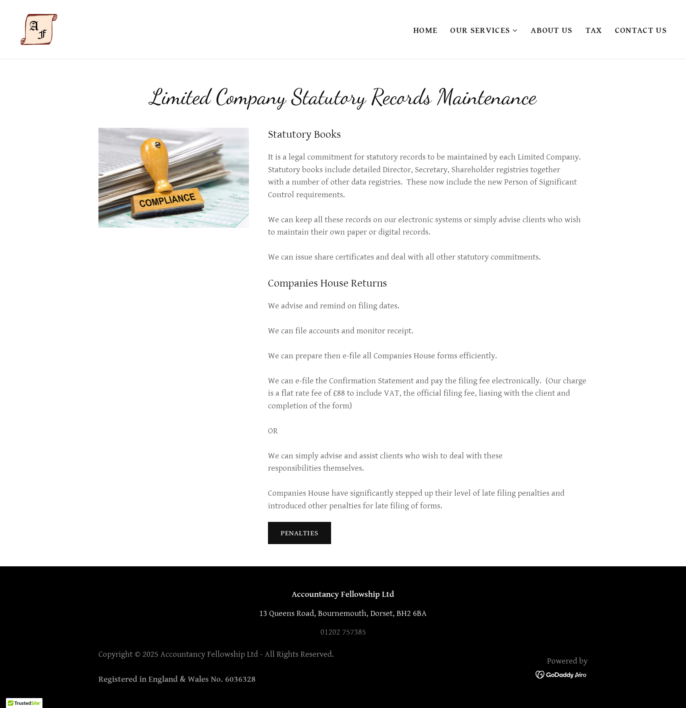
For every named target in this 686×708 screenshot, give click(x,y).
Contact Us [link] (641, 30)
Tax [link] (594, 30)
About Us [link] (552, 30)
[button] (484, 30)
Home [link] (425, 30)
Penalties (299, 533)
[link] (39, 29)
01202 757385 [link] (343, 632)
